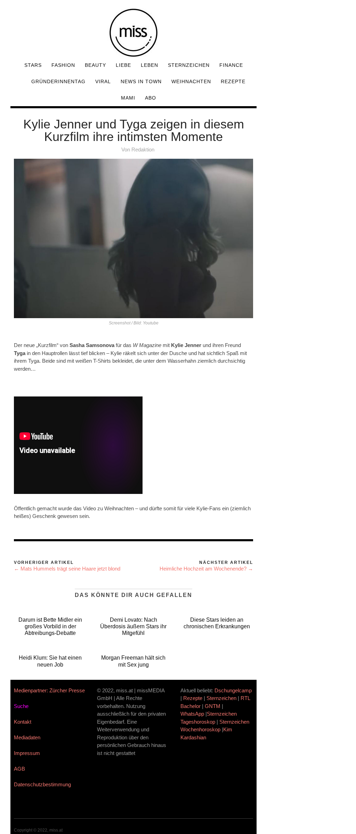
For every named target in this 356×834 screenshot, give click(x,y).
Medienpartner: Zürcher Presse (49, 690)
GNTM (212, 706)
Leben (149, 65)
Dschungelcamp (233, 690)
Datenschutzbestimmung (42, 784)
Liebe (123, 65)
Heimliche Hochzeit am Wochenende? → (206, 569)
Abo (150, 98)
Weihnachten (191, 81)
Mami (128, 98)
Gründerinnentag (58, 81)
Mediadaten (27, 737)
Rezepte (233, 81)
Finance (231, 65)
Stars (33, 65)
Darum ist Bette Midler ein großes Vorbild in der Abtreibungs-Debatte (50, 626)
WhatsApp (192, 714)
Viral (103, 81)
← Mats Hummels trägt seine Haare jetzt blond (67, 569)
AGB (19, 769)
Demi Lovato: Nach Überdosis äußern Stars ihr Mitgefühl (133, 626)
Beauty (95, 65)
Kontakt (22, 722)
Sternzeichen (189, 65)
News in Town (141, 81)
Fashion (63, 65)
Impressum (27, 753)
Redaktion (142, 149)
